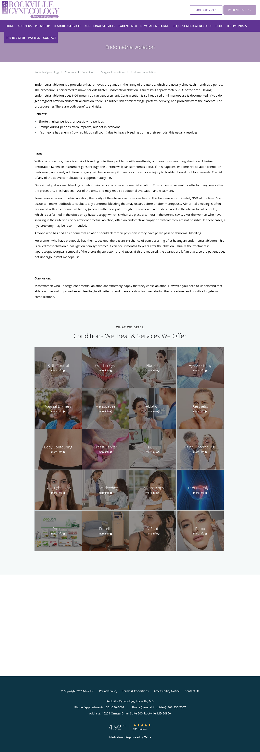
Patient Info (89, 72)
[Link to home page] (24, 10)
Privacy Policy (108, 691)
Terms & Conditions (135, 691)
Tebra (147, 737)
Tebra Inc (88, 691)
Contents (70, 72)
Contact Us (192, 691)
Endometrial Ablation (143, 72)
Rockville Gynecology (47, 72)
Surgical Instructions (113, 72)
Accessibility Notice (167, 691)
